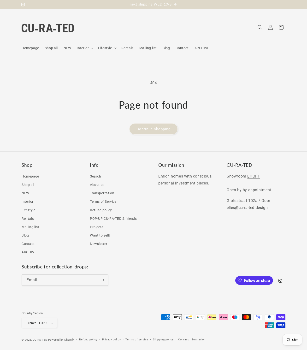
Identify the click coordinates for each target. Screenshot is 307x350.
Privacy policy (111, 339)
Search (95, 176)
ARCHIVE (29, 252)
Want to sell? (100, 235)
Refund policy (101, 210)
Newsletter (98, 244)
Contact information (191, 339)
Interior (28, 201)
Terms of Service (103, 201)
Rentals (28, 218)
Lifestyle (28, 210)
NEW (25, 193)
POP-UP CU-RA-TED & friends (113, 218)
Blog (25, 235)
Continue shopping (153, 129)
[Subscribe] (102, 280)
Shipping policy (163, 339)
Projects (96, 227)
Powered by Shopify (61, 339)
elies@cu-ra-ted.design (247, 207)
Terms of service (136, 339)
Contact (28, 244)
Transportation (102, 193)
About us (97, 185)
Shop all (28, 185)
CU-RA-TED (40, 339)
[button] (84, 48)
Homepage (30, 176)
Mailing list (30, 227)
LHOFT (253, 176)
